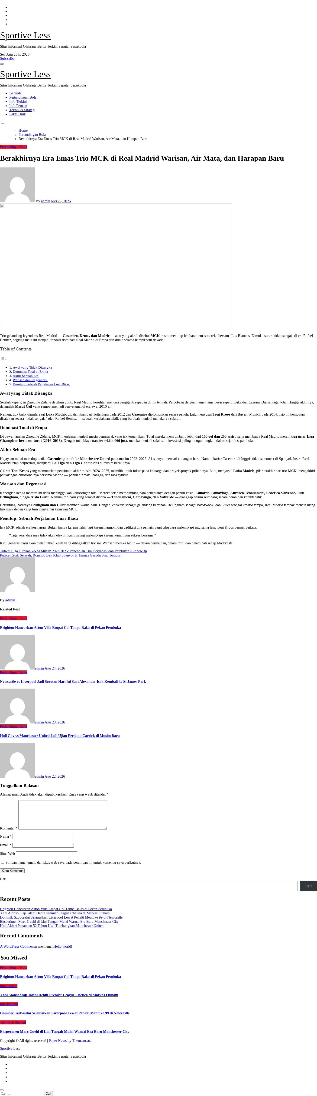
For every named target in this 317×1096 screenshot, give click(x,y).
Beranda (15, 93)
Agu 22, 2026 (55, 776)
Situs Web (7, 854)
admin (45, 201)
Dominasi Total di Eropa (30, 371)
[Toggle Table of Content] (3, 359)
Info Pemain (18, 106)
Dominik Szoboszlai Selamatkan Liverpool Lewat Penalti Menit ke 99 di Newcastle (61, 917)
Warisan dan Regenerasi (30, 380)
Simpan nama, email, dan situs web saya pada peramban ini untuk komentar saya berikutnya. (73, 862)
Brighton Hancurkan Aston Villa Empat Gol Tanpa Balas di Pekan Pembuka (60, 628)
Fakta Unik (17, 114)
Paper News (58, 1041)
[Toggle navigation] (2, 64)
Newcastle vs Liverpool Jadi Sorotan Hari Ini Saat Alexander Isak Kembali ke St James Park (73, 681)
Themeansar (81, 1041)
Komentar (8, 828)
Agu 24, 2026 (55, 668)
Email (5, 845)
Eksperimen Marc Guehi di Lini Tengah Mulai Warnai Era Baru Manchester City (59, 921)
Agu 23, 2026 (55, 722)
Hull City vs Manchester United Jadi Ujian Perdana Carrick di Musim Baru (60, 736)
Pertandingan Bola (22, 97)
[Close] (2, 1090)
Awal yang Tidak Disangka (32, 367)
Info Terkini (18, 101)
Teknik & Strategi (22, 110)
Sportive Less (25, 35)
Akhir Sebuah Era (26, 376)
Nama (6, 836)
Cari (3, 879)
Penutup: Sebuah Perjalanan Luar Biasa (41, 384)
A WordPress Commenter (18, 946)
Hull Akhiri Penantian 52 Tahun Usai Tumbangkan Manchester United (52, 926)
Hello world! (62, 946)
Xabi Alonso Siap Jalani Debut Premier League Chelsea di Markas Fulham (55, 913)
